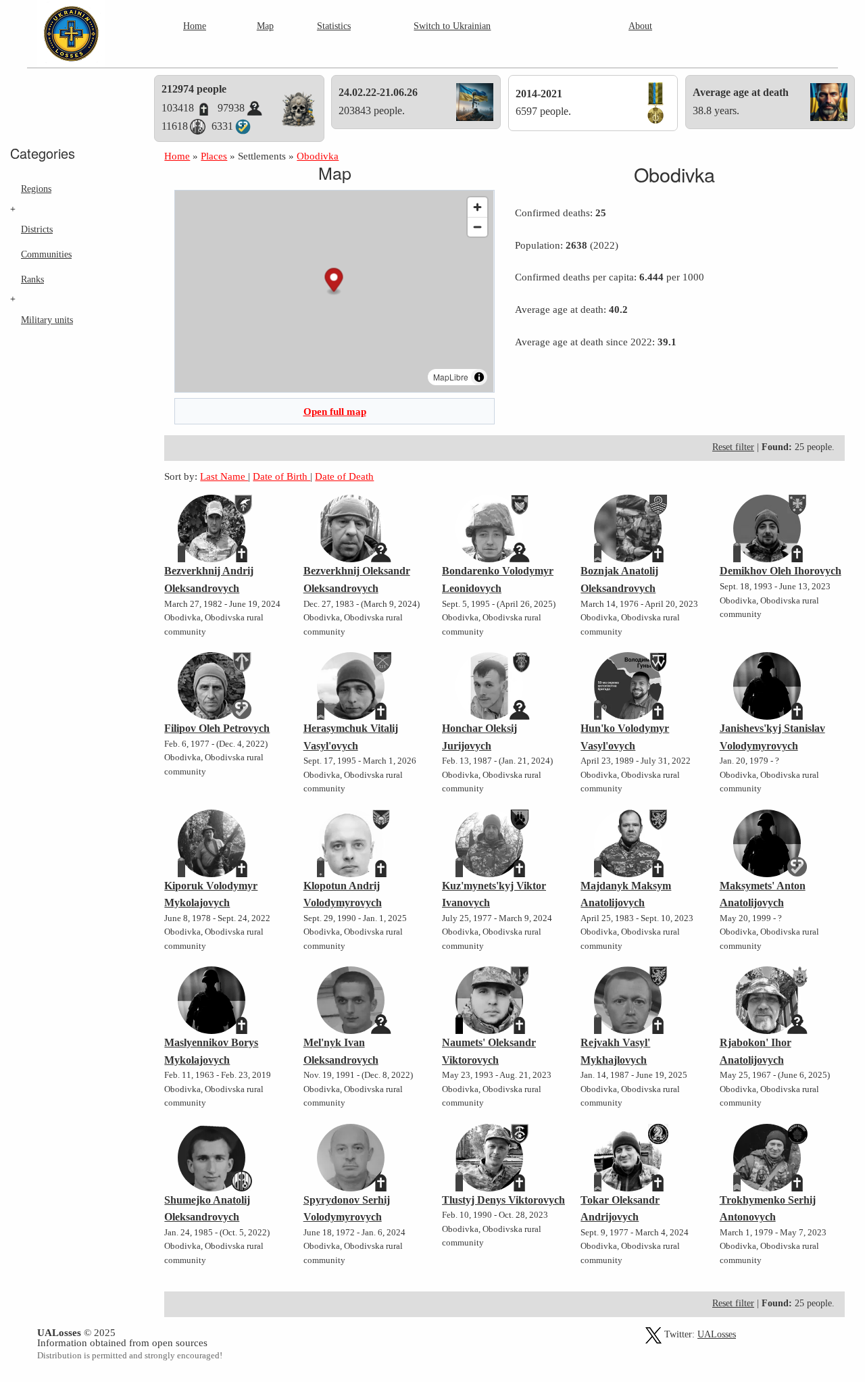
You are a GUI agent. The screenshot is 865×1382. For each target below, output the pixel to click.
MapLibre (450, 376)
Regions (36, 188)
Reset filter (733, 447)
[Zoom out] (477, 227)
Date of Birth (281, 476)
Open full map (334, 411)
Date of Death (344, 476)
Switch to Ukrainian (452, 25)
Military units (47, 319)
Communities (46, 254)
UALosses (716, 1334)
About (640, 25)
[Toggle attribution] (479, 377)
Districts (37, 229)
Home (194, 25)
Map (265, 25)
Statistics (334, 25)
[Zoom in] (477, 207)
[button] (334, 281)
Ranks (32, 279)
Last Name (224, 476)
